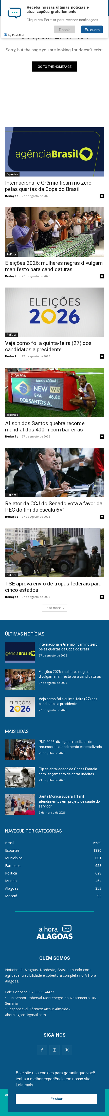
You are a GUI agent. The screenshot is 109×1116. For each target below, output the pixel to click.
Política (11, 254)
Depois (64, 29)
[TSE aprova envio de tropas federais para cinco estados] (54, 552)
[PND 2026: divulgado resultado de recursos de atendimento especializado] (20, 749)
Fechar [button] (56, 1099)
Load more (53, 608)
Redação (11, 196)
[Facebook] (42, 1050)
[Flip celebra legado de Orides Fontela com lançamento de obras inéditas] (20, 777)
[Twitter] (67, 1050)
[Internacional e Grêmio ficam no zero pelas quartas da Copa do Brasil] (54, 152)
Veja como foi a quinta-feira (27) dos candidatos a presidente (48, 346)
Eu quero (92, 29)
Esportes (12, 174)
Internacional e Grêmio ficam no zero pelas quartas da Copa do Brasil (48, 186)
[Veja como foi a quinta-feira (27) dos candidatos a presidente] (54, 312)
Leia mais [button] (24, 1085)
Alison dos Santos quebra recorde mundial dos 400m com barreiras (45, 426)
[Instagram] (54, 1050)
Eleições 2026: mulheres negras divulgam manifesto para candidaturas (54, 266)
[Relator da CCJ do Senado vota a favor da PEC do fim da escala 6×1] (54, 472)
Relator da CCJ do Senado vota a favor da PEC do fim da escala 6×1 (53, 506)
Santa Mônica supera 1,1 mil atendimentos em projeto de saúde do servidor (69, 801)
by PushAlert (16, 35)
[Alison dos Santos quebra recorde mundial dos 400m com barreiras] (54, 392)
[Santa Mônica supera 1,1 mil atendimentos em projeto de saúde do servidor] (20, 804)
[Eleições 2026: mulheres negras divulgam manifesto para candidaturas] (54, 232)
